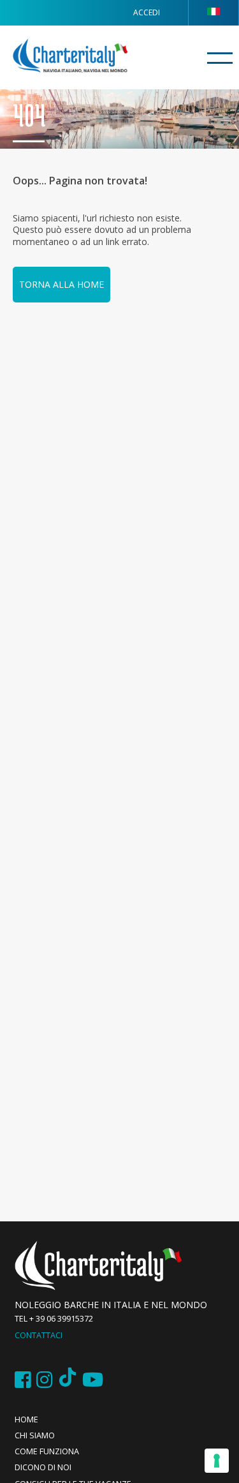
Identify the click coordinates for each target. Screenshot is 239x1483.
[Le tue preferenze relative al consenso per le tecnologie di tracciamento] (217, 1461)
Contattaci (38, 1335)
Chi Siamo (35, 1435)
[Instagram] (44, 1380)
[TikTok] (67, 1380)
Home (26, 1419)
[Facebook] (23, 1380)
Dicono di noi (43, 1467)
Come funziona (47, 1451)
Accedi (146, 12)
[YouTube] (92, 1380)
